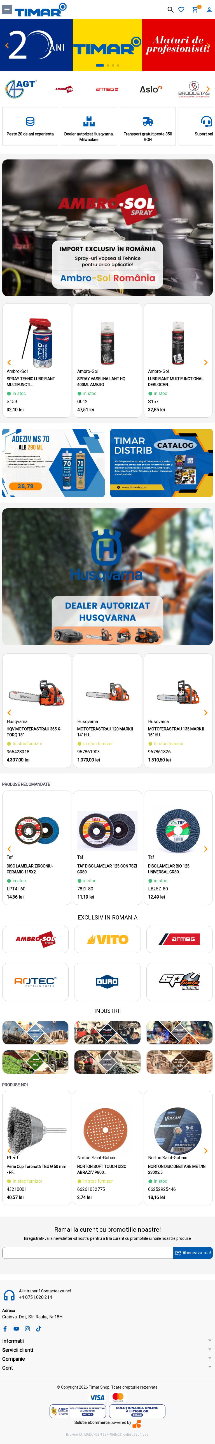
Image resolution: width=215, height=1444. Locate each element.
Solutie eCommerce (92, 1422)
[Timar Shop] (41, 9)
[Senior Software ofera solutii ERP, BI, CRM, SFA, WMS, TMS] (136, 1424)
